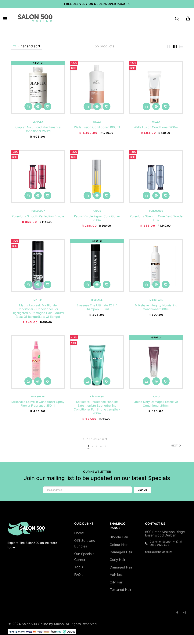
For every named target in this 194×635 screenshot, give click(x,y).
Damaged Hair (121, 552)
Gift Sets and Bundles (84, 543)
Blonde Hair (119, 537)
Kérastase (97, 396)
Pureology (38, 211)
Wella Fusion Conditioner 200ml (156, 127)
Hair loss (116, 575)
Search (13, 612)
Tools (78, 567)
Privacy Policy (81, 612)
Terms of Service (32, 612)
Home (79, 533)
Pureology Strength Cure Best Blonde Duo (156, 218)
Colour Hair (119, 545)
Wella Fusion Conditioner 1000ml (97, 127)
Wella (97, 122)
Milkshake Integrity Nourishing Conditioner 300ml (156, 307)
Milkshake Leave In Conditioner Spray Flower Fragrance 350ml (37, 403)
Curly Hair (117, 560)
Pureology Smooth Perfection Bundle (38, 216)
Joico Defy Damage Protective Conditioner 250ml (156, 403)
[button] (26, 46)
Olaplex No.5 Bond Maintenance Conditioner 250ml (37, 129)
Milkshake (156, 300)
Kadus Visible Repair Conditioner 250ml (97, 218)
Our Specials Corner (84, 557)
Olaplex (38, 122)
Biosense (96, 300)
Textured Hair (120, 590)
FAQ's (78, 575)
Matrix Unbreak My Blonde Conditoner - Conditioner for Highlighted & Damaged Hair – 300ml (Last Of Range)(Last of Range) (38, 311)
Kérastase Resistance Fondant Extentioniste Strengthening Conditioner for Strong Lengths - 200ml (97, 407)
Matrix (38, 300)
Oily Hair (116, 582)
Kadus (97, 211)
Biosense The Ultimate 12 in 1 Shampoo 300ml (97, 307)
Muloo (59, 624)
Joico (156, 396)
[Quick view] (38, 106)
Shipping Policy (58, 612)
